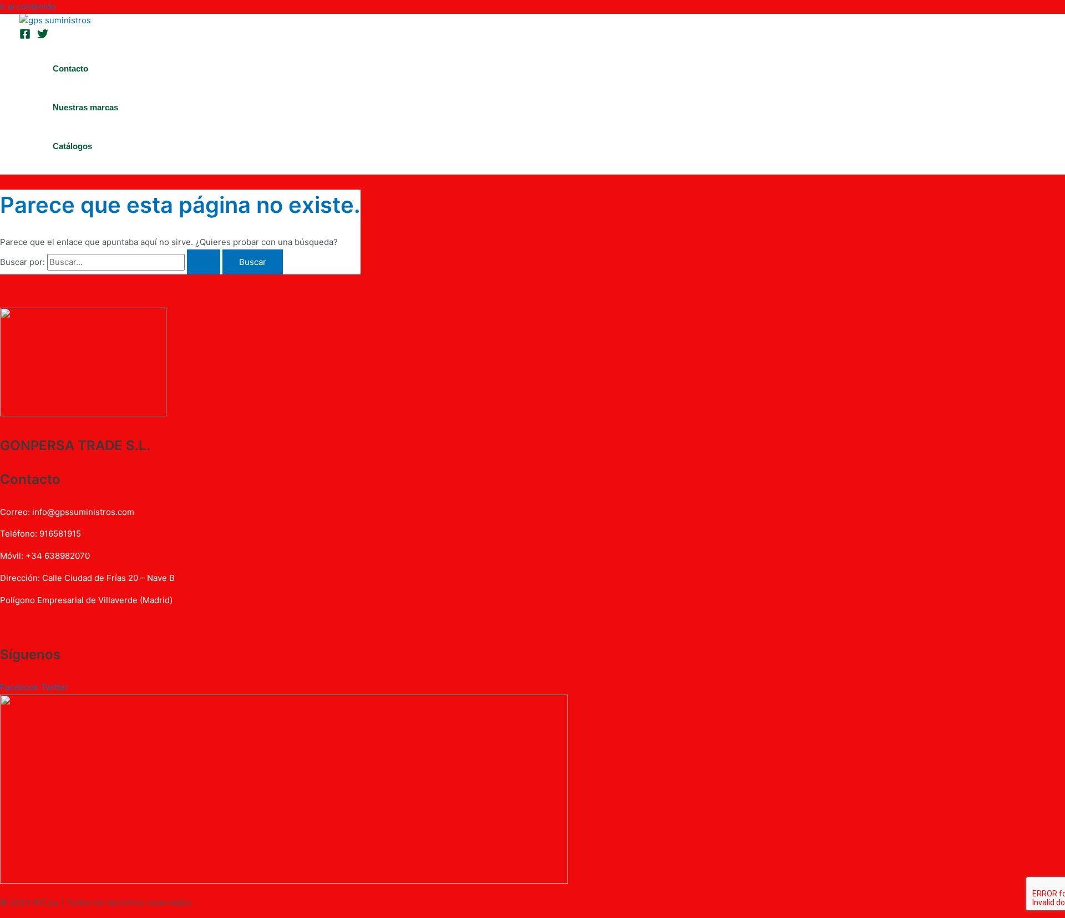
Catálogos (72, 146)
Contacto (70, 68)
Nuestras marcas (85, 107)
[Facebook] (25, 36)
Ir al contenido (28, 6)
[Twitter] (42, 36)
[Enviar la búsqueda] (203, 261)
